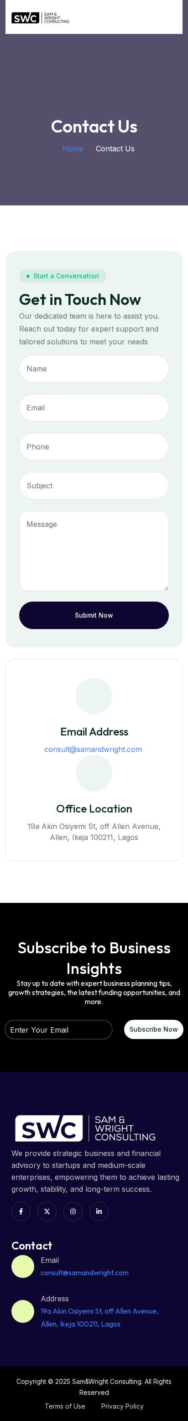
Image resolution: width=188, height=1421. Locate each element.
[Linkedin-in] (99, 1211)
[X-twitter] (47, 1211)
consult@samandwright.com (94, 749)
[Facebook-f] (21, 1211)
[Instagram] (73, 1211)
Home (73, 148)
